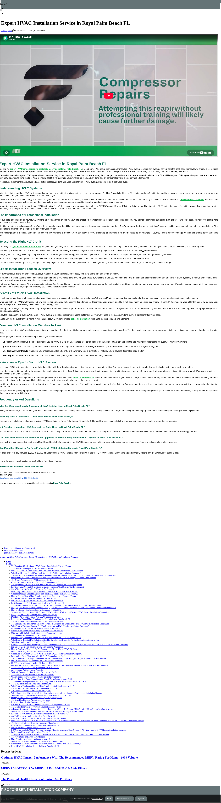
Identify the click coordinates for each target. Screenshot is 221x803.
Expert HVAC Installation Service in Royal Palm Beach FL (35, 725)
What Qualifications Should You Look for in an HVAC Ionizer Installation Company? (46, 573)
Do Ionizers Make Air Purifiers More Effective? (30, 732)
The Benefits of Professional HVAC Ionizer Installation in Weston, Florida (41, 566)
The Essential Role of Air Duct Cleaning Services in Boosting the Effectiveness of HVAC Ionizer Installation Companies (60, 624)
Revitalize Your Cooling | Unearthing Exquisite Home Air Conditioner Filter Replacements (47, 587)
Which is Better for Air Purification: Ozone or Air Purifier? (35, 672)
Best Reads (10, 564)
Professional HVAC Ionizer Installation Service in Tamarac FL (36, 628)
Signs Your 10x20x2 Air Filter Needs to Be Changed (32, 589)
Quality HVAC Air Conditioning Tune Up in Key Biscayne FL (36, 698)
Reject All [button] (140, 799)
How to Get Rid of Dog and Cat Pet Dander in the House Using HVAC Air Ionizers (45, 649)
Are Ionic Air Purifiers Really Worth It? (27, 670)
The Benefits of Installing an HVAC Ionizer (29, 635)
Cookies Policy (97, 799)
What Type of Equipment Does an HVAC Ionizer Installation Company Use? (42, 686)
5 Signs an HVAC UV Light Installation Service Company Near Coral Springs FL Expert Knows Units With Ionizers (58, 658)
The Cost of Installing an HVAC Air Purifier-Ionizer (32, 568)
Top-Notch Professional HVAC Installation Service (32, 580)
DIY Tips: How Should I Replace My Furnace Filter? (32, 663)
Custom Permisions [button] (124, 799)
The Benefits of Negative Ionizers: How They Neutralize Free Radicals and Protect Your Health (50, 681)
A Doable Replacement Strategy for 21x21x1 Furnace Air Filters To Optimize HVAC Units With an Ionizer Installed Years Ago (62, 709)
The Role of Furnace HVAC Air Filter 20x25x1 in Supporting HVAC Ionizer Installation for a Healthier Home (56, 605)
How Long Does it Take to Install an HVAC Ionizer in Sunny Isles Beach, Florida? (44, 591)
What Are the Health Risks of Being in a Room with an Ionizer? (37, 631)
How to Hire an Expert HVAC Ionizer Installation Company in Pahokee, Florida (43, 596)
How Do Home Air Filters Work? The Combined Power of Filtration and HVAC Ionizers (47, 571)
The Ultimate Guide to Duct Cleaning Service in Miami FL (35, 668)
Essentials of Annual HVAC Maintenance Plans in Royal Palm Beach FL (40, 619)
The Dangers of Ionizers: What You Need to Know (31, 684)
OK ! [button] (109, 799)
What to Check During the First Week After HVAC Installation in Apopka (41, 695)
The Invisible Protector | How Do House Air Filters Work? (34, 723)
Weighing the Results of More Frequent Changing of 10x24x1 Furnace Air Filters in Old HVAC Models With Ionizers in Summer (63, 608)
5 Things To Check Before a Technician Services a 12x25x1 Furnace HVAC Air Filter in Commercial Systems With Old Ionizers (63, 575)
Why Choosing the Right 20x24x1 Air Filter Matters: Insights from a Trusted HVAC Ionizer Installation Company (57, 693)
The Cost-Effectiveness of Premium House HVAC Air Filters (36, 707)
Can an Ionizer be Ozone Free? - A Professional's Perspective (36, 677)
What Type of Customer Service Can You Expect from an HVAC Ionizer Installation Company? (50, 626)
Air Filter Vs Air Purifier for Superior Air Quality (31, 691)
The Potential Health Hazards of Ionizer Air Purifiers (32, 674)
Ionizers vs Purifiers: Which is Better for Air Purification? (34, 598)
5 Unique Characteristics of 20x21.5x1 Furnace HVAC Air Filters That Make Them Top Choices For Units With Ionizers (60, 734)
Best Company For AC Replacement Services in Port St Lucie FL (37, 603)
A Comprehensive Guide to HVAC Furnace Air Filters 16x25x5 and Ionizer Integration (46, 584)
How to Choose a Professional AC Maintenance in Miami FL (36, 610)
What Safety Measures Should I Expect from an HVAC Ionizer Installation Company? (46, 744)
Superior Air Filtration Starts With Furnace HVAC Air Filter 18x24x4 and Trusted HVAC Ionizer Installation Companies (59, 612)
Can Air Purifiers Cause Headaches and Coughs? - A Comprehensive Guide (42, 679)
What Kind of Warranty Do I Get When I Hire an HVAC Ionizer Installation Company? (46, 654)
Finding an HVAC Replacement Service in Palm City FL (34, 614)
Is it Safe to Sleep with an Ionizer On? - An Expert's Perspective (37, 601)
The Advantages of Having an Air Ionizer (28, 737)
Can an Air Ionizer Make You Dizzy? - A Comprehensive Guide (37, 582)
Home (8, 561)
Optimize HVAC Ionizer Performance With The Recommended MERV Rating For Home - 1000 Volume (53, 578)
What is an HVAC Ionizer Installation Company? (31, 727)
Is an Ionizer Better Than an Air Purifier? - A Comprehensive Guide (38, 656)
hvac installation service (13, 550)
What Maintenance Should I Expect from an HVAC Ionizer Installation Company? (44, 594)
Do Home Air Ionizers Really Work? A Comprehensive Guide (36, 617)
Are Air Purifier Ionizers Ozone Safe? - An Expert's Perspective (37, 621)
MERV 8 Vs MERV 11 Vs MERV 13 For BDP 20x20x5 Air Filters (38, 718)
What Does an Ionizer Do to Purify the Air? (28, 642)
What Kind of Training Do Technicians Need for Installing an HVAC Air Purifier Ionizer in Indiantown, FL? (55, 640)
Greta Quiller (6, 30)
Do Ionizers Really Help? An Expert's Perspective (31, 651)
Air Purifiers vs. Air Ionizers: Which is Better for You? (33, 716)
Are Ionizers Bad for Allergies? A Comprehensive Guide (34, 688)
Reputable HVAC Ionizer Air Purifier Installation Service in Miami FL (39, 714)
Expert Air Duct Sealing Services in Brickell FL (30, 702)
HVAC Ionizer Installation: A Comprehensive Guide (32, 739)
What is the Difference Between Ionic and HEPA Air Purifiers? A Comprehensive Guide (47, 711)
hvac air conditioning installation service (20, 548)
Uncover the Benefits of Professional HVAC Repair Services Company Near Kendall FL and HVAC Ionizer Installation (59, 665)
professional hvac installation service (19, 553)
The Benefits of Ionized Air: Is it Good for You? (30, 700)
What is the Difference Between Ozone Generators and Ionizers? (37, 741)
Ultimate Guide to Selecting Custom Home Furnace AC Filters (36, 633)
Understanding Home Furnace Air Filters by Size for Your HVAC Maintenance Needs (46, 638)
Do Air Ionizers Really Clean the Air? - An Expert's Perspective (37, 661)
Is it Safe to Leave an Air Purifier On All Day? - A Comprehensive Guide (40, 704)
